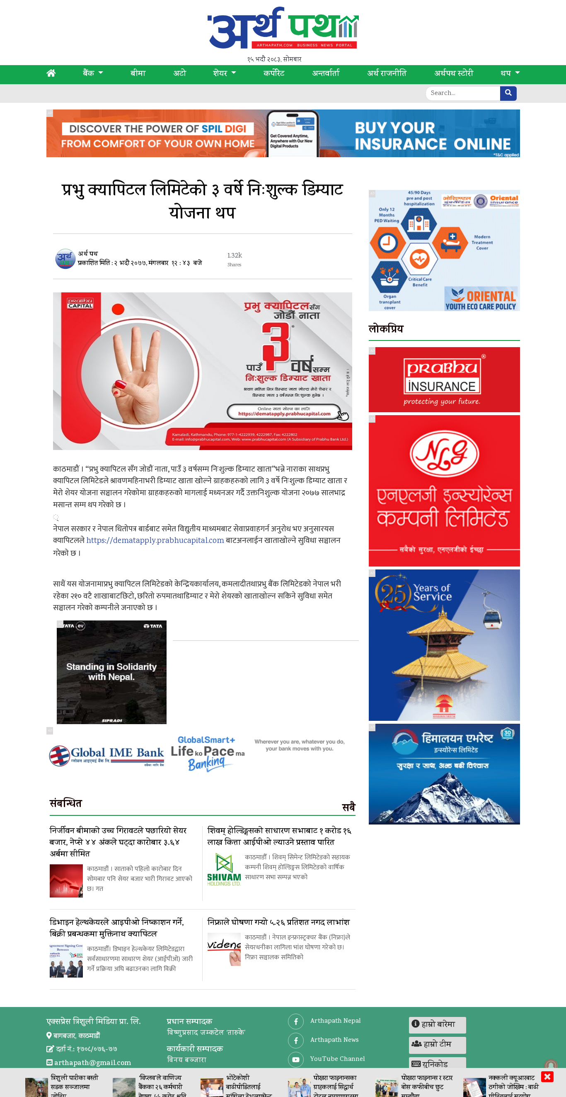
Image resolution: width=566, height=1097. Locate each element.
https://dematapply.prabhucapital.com (155, 541)
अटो (179, 74)
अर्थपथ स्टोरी (453, 74)
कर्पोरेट (274, 74)
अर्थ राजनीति (386, 74)
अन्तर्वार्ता (325, 74)
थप (507, 74)
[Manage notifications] (551, 1066)
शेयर (221, 74)
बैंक (89, 74)
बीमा (138, 74)
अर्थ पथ (88, 255)
